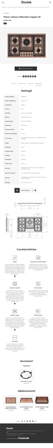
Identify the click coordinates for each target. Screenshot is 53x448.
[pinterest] (30, 421)
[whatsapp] (35, 421)
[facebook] (24, 421)
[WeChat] (33, 421)
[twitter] (27, 421)
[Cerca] (50, 2)
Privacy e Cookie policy (11, 435)
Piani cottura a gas (27, 7)
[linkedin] (22, 421)
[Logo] (26, 2)
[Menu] (3, 2)
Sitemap (19, 435)
